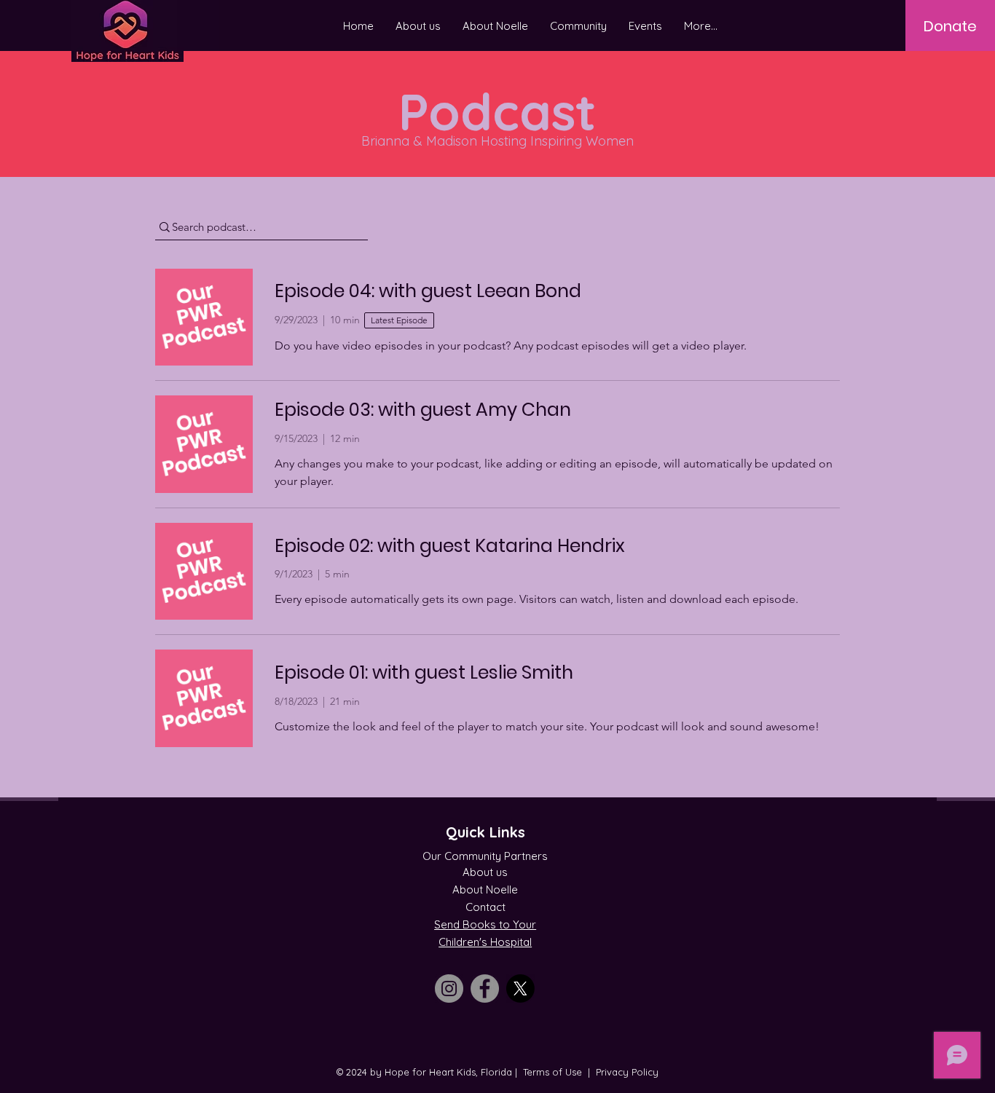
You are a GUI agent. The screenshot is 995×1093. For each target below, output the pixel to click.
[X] (520, 988)
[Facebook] (485, 988)
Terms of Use (552, 1072)
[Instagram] (449, 988)
